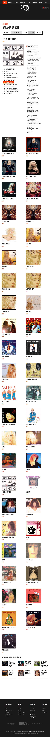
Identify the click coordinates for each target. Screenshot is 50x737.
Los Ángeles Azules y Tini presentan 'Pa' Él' (28, 673)
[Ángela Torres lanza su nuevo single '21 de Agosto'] (37, 673)
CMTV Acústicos (33, 2)
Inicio (5, 2)
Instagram (32, 710)
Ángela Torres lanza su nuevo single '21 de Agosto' (44, 673)
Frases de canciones (22, 712)
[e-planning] (37, 723)
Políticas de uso (41, 731)
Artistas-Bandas (9, 710)
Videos (25, 33)
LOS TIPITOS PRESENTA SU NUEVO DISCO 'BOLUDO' (11, 673)
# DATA (19, 708)
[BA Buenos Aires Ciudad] (23, 723)
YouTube (32, 708)
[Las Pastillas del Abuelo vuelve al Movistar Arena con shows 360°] (37, 663)
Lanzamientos (23, 2)
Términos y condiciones (33, 731)
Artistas (10, 2)
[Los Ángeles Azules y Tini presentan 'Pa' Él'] (21, 673)
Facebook (32, 712)
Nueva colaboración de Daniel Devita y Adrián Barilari (12, 664)
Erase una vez (21, 714)
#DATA (40, 2)
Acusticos (20, 710)
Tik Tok (33, 714)
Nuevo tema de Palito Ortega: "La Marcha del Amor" (28, 663)
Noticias (16, 2)
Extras (45, 2)
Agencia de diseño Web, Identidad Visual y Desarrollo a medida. (26, 733)
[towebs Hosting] (11, 723)
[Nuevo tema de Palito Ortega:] (21, 663)
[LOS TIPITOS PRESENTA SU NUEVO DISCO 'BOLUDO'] (5, 673)
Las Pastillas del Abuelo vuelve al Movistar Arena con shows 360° (44, 664)
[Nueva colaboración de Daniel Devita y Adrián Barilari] (5, 663)
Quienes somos (33, 716)
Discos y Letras (16, 33)
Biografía (7, 33)
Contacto (32, 718)
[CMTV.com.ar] (25, 8)
